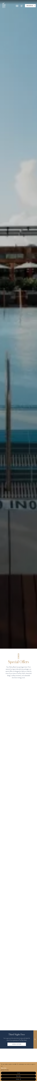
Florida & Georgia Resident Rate (18, 784)
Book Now (24, 737)
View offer (11, 737)
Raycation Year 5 (18, 725)
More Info (18, 1076)
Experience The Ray (18, 958)
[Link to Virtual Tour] (21, 6)
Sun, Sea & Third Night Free (18, 842)
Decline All (18, 1079)
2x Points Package (18, 1014)
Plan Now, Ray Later (18, 902)
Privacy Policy (4, 1068)
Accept (18, 1073)
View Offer (16, 1044)
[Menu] (17, 6)
